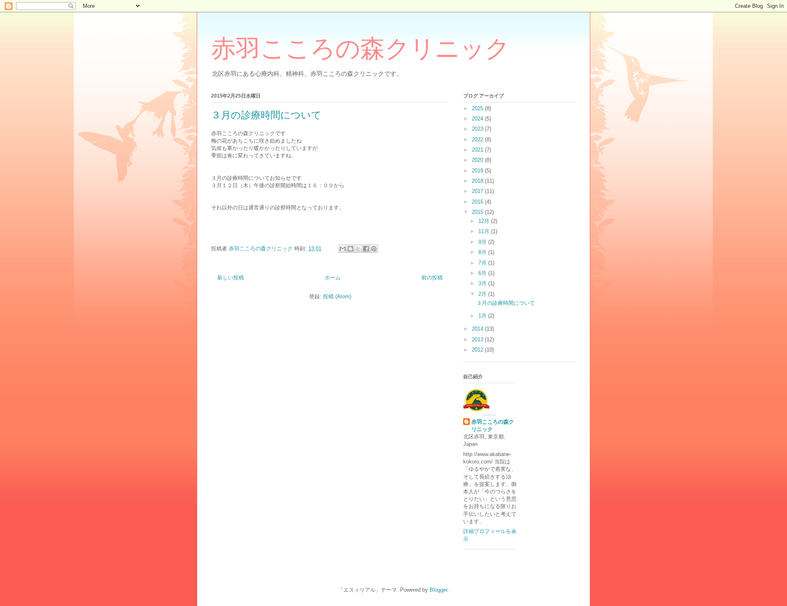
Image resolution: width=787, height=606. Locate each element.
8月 (483, 252)
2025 (478, 108)
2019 (478, 171)
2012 (478, 350)
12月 (484, 221)
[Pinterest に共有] (374, 249)
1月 (483, 316)
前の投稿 (432, 278)
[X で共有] (358, 249)
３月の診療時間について (266, 115)
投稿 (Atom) (337, 296)
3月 (483, 283)
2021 (478, 150)
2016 (478, 202)
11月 (484, 231)
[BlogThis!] (350, 249)
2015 (478, 212)
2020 (478, 160)
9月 (483, 242)
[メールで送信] (343, 249)
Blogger (438, 590)
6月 (483, 273)
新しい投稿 (230, 278)
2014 (478, 329)
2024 (478, 119)
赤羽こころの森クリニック (360, 48)
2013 (478, 339)
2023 (478, 129)
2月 (483, 294)
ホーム (333, 278)
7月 (483, 263)
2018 (478, 181)
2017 (478, 191)
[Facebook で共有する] (366, 249)
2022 (478, 139)
